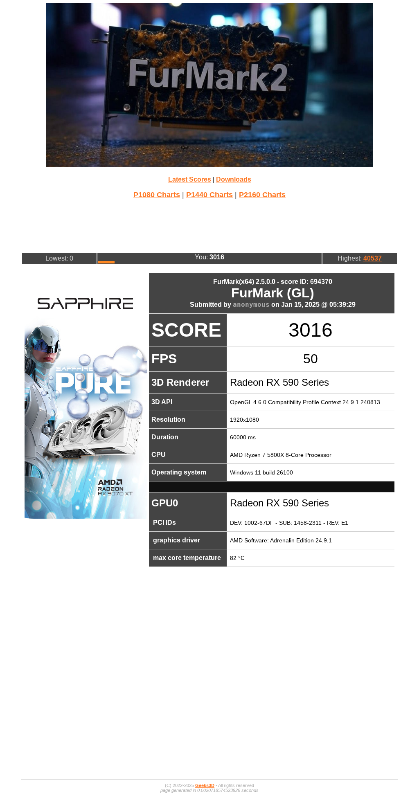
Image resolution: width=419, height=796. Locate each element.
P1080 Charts (156, 195)
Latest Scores (189, 179)
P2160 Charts (262, 195)
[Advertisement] (209, 225)
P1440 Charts (209, 195)
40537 (372, 258)
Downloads (233, 179)
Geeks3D (204, 785)
